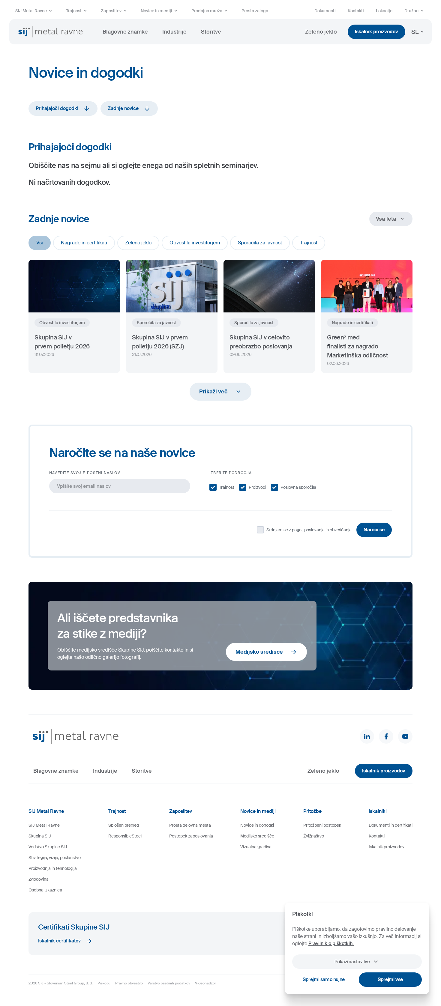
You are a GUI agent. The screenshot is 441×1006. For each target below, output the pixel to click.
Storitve (211, 31)
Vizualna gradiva (256, 846)
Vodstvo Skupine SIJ (47, 846)
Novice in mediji (156, 10)
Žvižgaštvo (313, 836)
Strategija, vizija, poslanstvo (54, 857)
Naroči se (374, 530)
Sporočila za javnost (260, 243)
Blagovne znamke (125, 31)
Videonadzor (205, 983)
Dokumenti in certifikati (390, 825)
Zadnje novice (123, 108)
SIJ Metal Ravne (31, 10)
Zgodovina (38, 879)
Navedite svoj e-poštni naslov (84, 472)
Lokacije (384, 10)
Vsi (39, 243)
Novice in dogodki (257, 825)
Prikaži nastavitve (352, 962)
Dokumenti (325, 10)
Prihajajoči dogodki (57, 108)
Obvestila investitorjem (195, 243)
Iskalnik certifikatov (59, 941)
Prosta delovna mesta (190, 825)
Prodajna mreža (206, 10)
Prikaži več (213, 391)
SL (414, 32)
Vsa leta (386, 218)
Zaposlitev (111, 10)
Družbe (411, 10)
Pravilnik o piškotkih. (331, 943)
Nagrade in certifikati (84, 243)
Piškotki (104, 983)
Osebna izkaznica (45, 890)
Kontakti (356, 10)
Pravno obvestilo (129, 983)
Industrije (174, 31)
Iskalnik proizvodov (376, 31)
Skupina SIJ (39, 836)
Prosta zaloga (255, 10)
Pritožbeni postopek (322, 825)
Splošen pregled (123, 825)
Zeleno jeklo (321, 31)
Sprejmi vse (390, 979)
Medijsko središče (259, 651)
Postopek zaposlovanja (191, 836)
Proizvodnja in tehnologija (52, 868)
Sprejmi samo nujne (324, 979)
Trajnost (74, 10)
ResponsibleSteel (125, 836)
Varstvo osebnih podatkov (169, 983)
